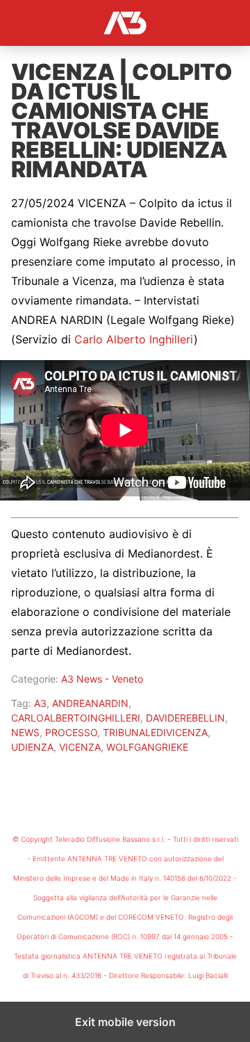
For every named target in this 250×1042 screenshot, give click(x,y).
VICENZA (80, 747)
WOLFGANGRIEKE (147, 747)
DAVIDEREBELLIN (185, 718)
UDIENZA (32, 747)
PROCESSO (71, 732)
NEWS (25, 732)
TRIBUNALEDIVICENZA (155, 732)
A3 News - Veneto (102, 679)
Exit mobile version (125, 1022)
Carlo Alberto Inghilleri (134, 339)
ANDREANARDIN (90, 703)
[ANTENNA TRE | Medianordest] (125, 23)
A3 (40, 703)
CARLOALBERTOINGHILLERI (75, 718)
